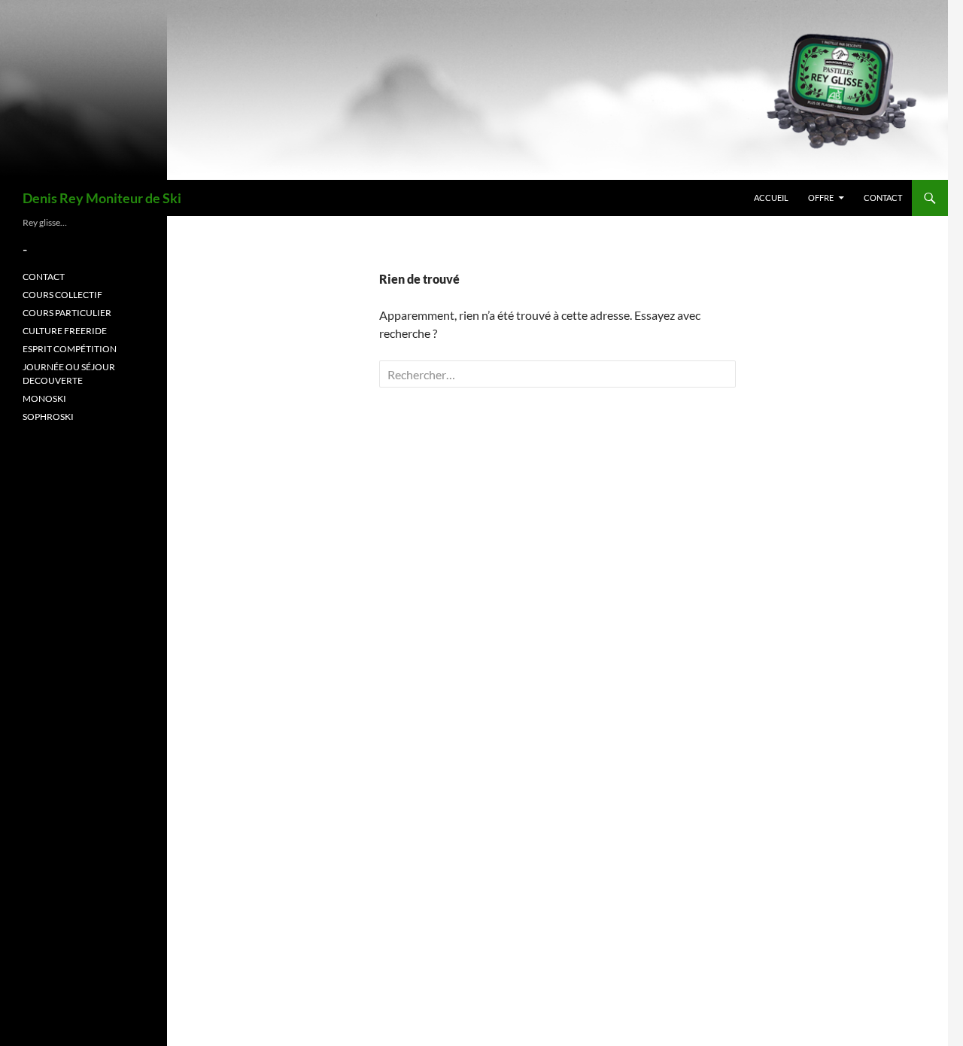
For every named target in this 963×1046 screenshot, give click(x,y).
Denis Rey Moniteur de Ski (102, 198)
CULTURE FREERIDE (65, 330)
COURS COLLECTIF (62, 294)
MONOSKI (44, 398)
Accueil (771, 197)
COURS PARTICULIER (67, 312)
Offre (821, 197)
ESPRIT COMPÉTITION (70, 348)
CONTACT (883, 197)
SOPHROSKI (48, 416)
